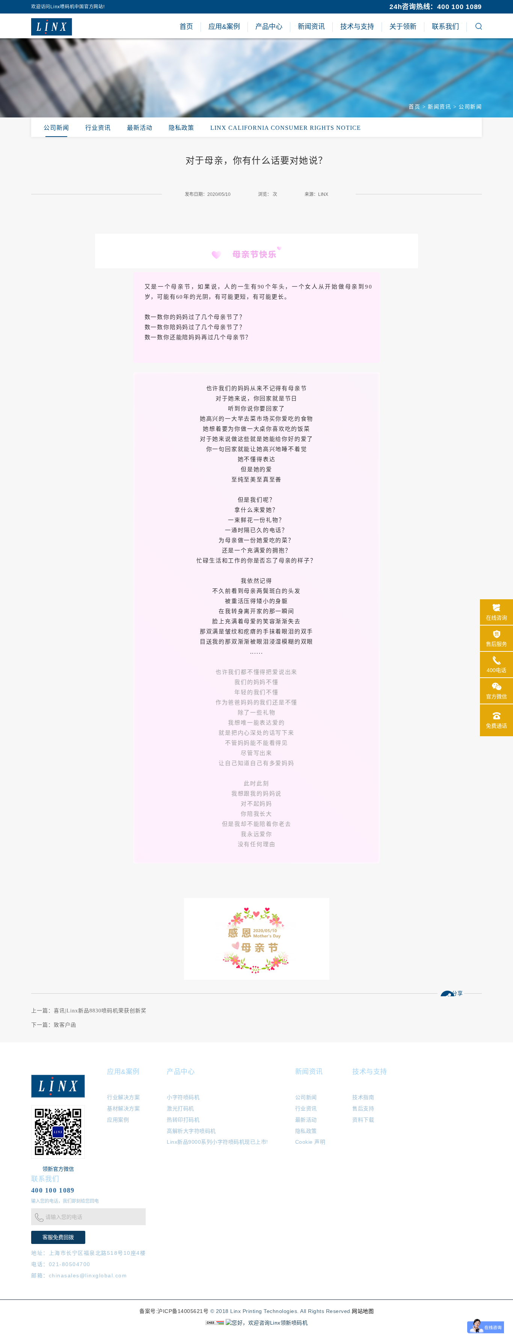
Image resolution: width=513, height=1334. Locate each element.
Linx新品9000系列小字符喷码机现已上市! (217, 1142)
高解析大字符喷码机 (191, 1131)
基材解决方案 (123, 1108)
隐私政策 (181, 128)
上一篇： (88, 1011)
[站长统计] (214, 1322)
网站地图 (363, 1311)
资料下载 (363, 1120)
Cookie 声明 (310, 1142)
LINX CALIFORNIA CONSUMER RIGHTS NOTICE (285, 128)
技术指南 (363, 1097)
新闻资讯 (439, 107)
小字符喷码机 (183, 1097)
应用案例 (118, 1120)
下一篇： (53, 1025)
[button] (478, 27)
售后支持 (363, 1108)
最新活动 (139, 128)
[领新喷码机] (51, 26)
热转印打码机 (183, 1120)
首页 (414, 107)
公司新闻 (470, 107)
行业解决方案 (123, 1097)
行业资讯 (98, 128)
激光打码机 (180, 1108)
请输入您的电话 (63, 1217)
